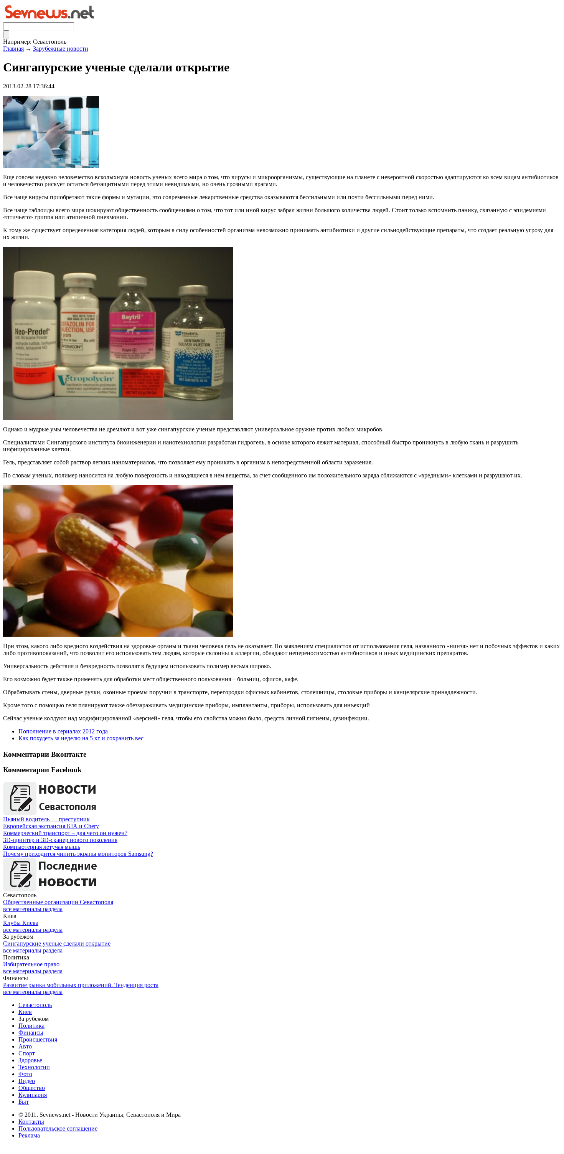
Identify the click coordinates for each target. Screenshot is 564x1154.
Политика (31, 1025)
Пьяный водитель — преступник (46, 819)
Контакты (31, 1121)
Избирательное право (31, 964)
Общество (31, 1088)
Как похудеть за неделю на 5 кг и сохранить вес (80, 738)
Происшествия (37, 1039)
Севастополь (35, 1005)
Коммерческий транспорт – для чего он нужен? (65, 833)
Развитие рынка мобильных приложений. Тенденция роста (80, 985)
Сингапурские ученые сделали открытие (56, 943)
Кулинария (32, 1094)
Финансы (30, 1032)
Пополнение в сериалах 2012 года (63, 731)
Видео (26, 1081)
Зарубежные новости (60, 48)
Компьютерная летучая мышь (41, 847)
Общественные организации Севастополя (58, 902)
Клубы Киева (20, 923)
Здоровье (30, 1060)
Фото (25, 1074)
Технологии (34, 1067)
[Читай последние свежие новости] (51, 890)
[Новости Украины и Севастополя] (49, 20)
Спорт (26, 1053)
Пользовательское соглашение (57, 1128)
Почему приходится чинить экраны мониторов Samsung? (78, 853)
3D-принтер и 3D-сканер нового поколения (60, 840)
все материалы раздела (33, 909)
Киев (25, 1012)
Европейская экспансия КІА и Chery (51, 826)
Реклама (29, 1135)
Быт (23, 1101)
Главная (13, 48)
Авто (25, 1046)
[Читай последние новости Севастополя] (51, 814)
